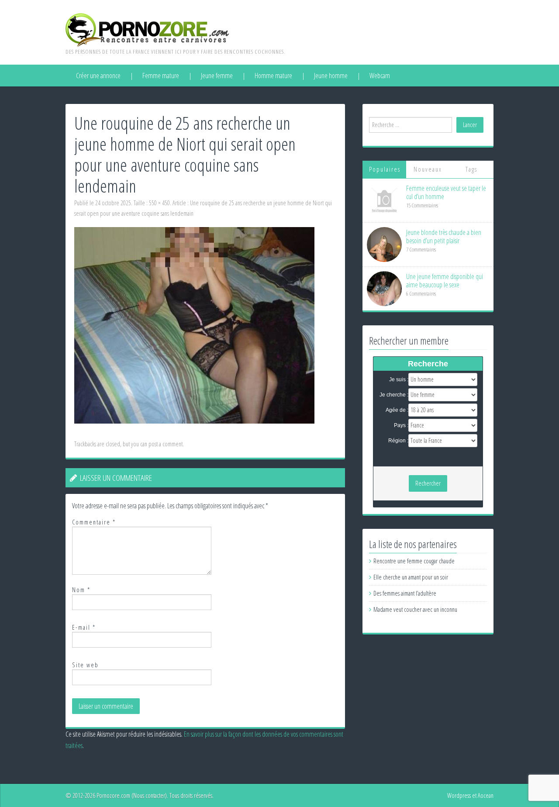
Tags (471, 169)
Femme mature (160, 75)
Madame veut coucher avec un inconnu (415, 609)
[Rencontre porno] (147, 29)
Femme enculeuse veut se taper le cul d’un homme (446, 192)
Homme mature (273, 75)
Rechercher (428, 483)
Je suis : (398, 379)
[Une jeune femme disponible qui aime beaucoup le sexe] (384, 288)
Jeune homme (331, 75)
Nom (81, 590)
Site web (85, 665)
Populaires (384, 169)
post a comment (165, 444)
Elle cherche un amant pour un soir (410, 577)
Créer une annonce (98, 75)
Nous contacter (149, 795)
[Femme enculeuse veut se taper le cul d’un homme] (384, 200)
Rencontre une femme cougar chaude (414, 561)
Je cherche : (394, 395)
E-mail (84, 627)
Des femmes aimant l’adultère (404, 593)
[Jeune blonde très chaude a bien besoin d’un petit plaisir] (384, 244)
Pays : (401, 425)
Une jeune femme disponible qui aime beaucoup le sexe (444, 281)
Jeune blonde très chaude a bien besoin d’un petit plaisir (443, 236)
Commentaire (94, 522)
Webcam (379, 75)
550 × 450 (159, 203)
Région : (398, 441)
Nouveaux (428, 169)
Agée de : (397, 410)
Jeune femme (217, 75)
